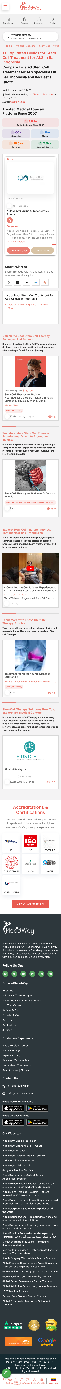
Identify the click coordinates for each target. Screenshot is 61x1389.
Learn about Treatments (16, 1065)
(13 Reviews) (24, 776)
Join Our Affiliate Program (17, 995)
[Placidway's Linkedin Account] (50, 974)
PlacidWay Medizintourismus (19, 1140)
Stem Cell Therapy (50, 45)
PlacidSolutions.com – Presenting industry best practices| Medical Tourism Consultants (30, 1202)
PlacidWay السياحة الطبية (16, 1165)
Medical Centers (25, 45)
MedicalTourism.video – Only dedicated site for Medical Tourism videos (30, 1251)
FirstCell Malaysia (15, 769)
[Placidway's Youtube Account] (23, 974)
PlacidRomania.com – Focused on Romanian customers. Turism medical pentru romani (28, 1185)
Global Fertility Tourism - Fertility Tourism (26, 1276)
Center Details (43, 250)
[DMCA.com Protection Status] (51, 1325)
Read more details (16, 241)
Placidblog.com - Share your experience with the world (28, 1210)
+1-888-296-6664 (19, 1085)
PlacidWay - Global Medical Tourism (23, 1155)
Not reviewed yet (15, 198)
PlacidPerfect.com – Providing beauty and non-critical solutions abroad (30, 1227)
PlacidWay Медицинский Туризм (22, 1145)
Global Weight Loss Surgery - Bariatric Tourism (30, 1271)
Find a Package (11, 1050)
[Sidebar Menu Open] (5, 6)
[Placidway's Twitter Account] (14, 974)
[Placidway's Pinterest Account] (32, 974)
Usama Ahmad (17, 101)
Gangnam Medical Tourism (17, 1170)
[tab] (23, 426)
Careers (7, 1020)
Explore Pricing (11, 1055)
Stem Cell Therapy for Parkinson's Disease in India (30, 495)
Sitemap (7, 1029)
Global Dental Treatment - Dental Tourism (27, 1281)
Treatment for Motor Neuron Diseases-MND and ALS (28, 675)
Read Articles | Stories (15, 1070)
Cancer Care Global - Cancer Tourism (24, 1296)
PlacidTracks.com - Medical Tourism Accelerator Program (23, 1177)
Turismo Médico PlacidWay (18, 1160)
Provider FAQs (10, 1015)
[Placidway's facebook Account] (5, 974)
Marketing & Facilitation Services (22, 1000)
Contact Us (9, 1025)
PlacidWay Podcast (13, 1150)
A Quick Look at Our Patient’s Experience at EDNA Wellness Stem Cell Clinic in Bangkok (30, 589)
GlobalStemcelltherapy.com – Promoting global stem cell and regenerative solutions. (30, 1265)
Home (8, 45)
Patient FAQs (10, 1010)
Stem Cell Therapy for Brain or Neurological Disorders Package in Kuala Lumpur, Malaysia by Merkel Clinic (29, 397)
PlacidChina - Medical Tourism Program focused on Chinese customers (25, 1193)
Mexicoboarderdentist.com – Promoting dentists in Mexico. (25, 1243)
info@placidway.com (20, 1093)
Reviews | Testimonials (15, 1060)
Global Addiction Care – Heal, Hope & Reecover (30, 1286)
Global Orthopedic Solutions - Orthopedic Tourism (26, 1303)
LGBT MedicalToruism (15, 1291)
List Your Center (11, 1005)
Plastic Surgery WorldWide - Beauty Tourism (28, 1258)
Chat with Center (18, 250)
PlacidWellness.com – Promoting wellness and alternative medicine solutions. (29, 1218)
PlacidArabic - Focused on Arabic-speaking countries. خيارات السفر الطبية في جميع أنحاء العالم (29, 1235)
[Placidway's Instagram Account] (41, 974)
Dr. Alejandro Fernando (41, 94)
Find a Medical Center (15, 1045)
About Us (7, 990)
